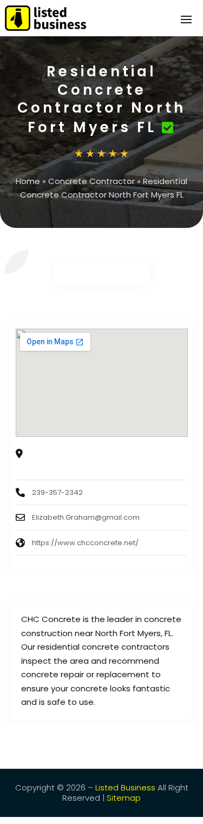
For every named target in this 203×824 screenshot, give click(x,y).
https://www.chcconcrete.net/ (85, 543)
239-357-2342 (57, 492)
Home (28, 181)
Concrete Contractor (91, 181)
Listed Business (125, 787)
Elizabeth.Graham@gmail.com (86, 517)
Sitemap (124, 797)
